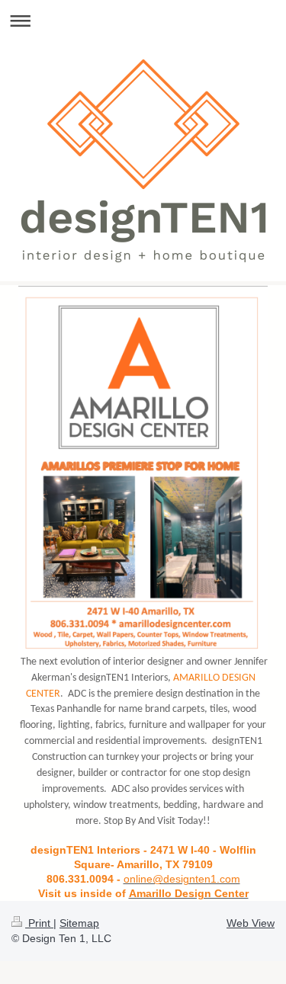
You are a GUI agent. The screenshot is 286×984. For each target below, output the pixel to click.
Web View (251, 923)
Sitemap (79, 923)
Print (39, 923)
